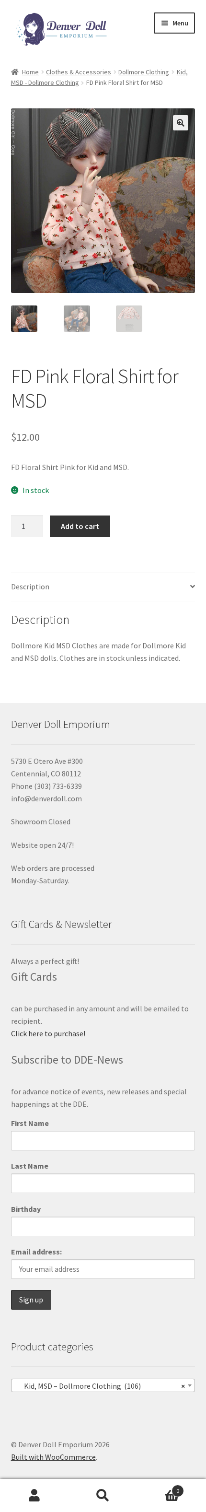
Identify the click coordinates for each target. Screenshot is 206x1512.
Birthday (26, 1209)
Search (103, 1495)
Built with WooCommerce (53, 1457)
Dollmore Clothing (143, 72)
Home (30, 72)
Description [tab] (30, 586)
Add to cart (80, 526)
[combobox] (103, 1385)
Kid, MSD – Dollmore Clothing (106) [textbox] (100, 1386)
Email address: (36, 1251)
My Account (34, 1495)
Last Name (29, 1166)
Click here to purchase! (48, 1033)
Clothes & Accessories (78, 72)
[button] (180, 122)
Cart (158, 1487)
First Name (30, 1123)
